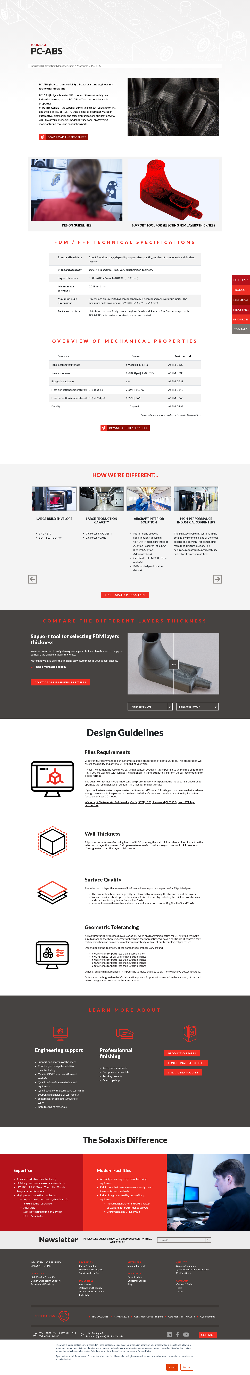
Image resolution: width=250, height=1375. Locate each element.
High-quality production (125, 594)
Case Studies (135, 1277)
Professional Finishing (42, 1284)
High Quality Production (43, 1277)
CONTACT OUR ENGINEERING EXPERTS (60, 682)
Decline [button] (186, 1367)
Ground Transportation (91, 1291)
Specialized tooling (183, 1072)
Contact (208, 1334)
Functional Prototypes (91, 1269)
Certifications (183, 1273)
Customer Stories (137, 1280)
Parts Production (88, 1265)
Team (179, 1287)
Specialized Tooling (89, 1273)
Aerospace (85, 1284)
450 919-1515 (51, 1336)
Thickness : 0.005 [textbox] (140, 706)
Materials (240, 299)
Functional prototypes (186, 1062)
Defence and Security (90, 1287)
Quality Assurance (186, 1265)
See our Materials (137, 1265)
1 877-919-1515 (67, 1333)
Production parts (182, 1053)
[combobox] (150, 706)
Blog (130, 1284)
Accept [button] (172, 1367)
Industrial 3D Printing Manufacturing (52, 65)
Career (179, 1291)
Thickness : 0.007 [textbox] (189, 706)
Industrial (84, 1294)
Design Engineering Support (46, 1280)
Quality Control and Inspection (192, 1269)
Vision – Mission (184, 1284)
